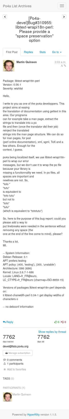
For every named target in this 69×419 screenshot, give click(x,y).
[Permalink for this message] (65, 65)
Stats (42, 52)
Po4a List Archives (17, 5)
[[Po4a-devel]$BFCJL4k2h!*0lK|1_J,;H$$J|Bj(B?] (64, 17)
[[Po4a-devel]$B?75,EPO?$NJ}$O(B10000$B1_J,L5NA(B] (5, 17)
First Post (11, 52)
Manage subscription (19, 352)
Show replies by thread (52, 332)
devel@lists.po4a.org (15, 346)
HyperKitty (33, 414)
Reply (9, 322)
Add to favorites (16, 369)
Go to (56, 52)
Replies (28, 52)
